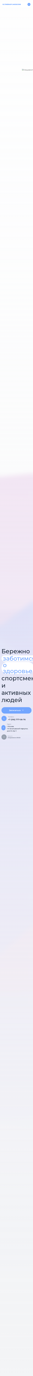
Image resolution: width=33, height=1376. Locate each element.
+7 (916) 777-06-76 (17, 719)
